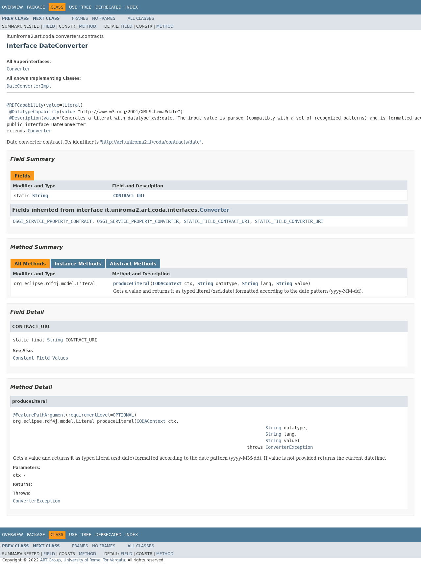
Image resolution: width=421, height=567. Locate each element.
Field (49, 26)
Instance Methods (78, 263)
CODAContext (167, 283)
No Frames (103, 18)
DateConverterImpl (29, 86)
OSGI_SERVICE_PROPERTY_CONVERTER (138, 221)
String (40, 195)
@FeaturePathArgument (39, 415)
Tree (86, 7)
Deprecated (108, 7)
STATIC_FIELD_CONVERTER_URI (289, 221)
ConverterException (289, 447)
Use (73, 7)
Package (36, 7)
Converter (18, 68)
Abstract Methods (133, 263)
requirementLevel (89, 415)
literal (71, 105)
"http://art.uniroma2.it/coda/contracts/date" (151, 142)
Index (131, 7)
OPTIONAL (123, 415)
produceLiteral (131, 283)
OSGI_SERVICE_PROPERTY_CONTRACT (52, 221)
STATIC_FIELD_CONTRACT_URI (217, 221)
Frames (80, 18)
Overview (12, 7)
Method (87, 26)
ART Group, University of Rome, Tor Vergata (82, 560)
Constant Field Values (40, 358)
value (52, 105)
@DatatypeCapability (34, 111)
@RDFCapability (25, 105)
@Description (25, 118)
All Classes (141, 18)
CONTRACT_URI (129, 195)
